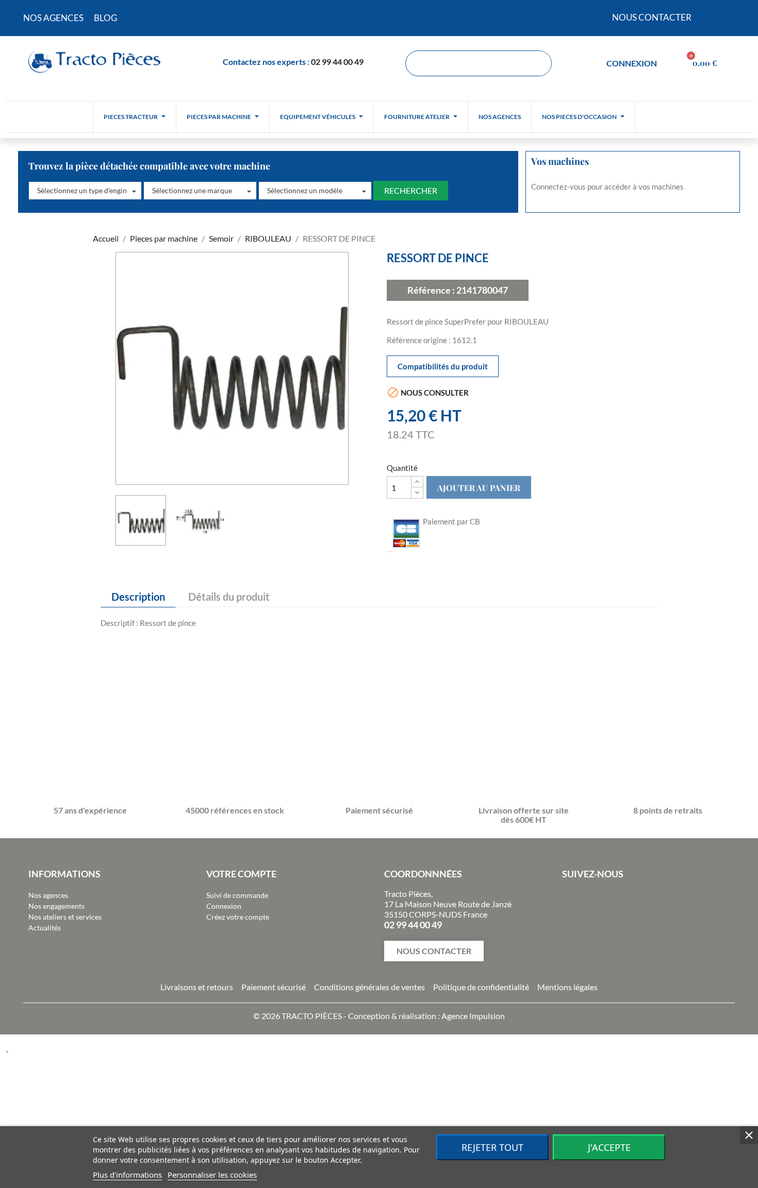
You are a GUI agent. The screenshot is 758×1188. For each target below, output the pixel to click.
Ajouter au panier (478, 487)
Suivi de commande (237, 895)
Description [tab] (138, 596)
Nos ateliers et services (65, 916)
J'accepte (609, 1147)
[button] (85, 190)
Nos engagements (56, 906)
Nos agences (48, 895)
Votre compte (241, 873)
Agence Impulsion (473, 1016)
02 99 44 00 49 (337, 61)
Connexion (223, 906)
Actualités (44, 927)
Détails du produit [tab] (229, 596)
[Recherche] (538, 63)
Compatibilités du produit (443, 366)
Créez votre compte (237, 916)
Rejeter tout (492, 1147)
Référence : (431, 290)
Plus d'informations (127, 1174)
